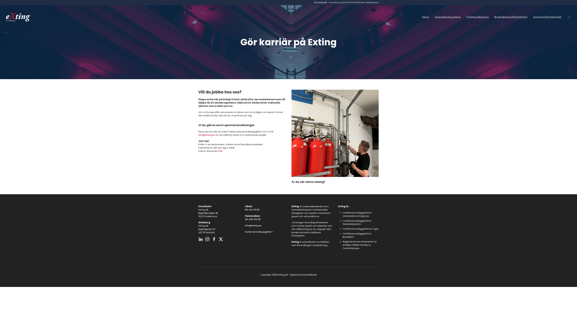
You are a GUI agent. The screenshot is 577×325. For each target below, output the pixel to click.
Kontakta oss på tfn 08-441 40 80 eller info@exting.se (354, 2)
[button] (569, 17)
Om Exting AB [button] (320, 2)
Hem (425, 17)
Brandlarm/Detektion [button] (511, 17)
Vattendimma (477, 17)
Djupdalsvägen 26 (208, 213)
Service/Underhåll (547, 17)
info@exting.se (206, 134)
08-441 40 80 (252, 209)
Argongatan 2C (206, 229)
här (220, 151)
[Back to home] (18, 17)
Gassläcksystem (448, 17)
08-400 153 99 (253, 219)
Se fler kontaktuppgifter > (259, 231)
